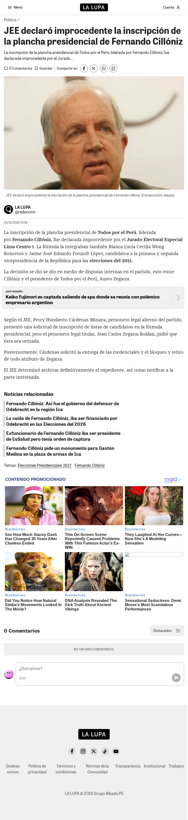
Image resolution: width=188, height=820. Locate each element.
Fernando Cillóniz (90, 465)
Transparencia (128, 765)
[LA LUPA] (94, 7)
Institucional (154, 765)
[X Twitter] (94, 751)
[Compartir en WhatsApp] (103, 68)
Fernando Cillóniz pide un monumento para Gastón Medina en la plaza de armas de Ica (60, 451)
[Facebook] (72, 751)
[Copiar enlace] (113, 68)
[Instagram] (83, 751)
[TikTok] (105, 751)
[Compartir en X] (94, 68)
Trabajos (176, 765)
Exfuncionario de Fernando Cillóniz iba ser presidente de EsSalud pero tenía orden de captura (63, 436)
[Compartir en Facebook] (84, 68)
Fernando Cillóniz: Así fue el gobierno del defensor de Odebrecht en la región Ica (62, 406)
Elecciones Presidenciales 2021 (45, 465)
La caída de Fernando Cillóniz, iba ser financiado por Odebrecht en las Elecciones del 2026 (62, 421)
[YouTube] (116, 751)
